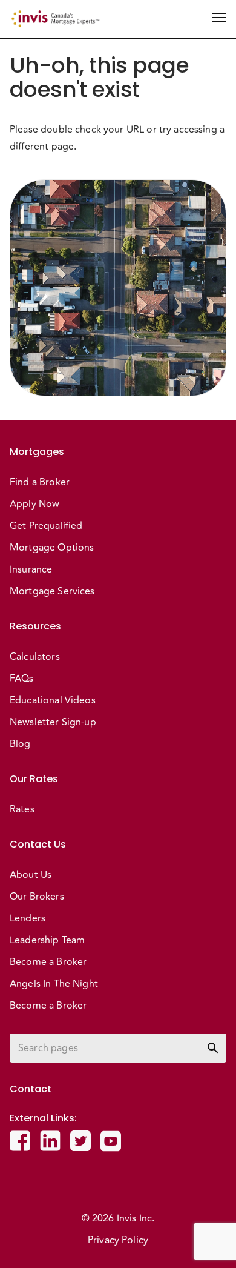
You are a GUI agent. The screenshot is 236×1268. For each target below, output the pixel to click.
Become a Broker (48, 962)
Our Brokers (37, 896)
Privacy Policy (118, 1240)
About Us (30, 875)
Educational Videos (53, 700)
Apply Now (34, 504)
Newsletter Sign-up (53, 722)
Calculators (35, 656)
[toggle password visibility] (213, 1048)
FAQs (22, 678)
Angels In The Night (54, 984)
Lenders (27, 918)
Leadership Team (47, 940)
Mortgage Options (52, 547)
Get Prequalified (46, 526)
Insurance (31, 569)
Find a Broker (40, 482)
